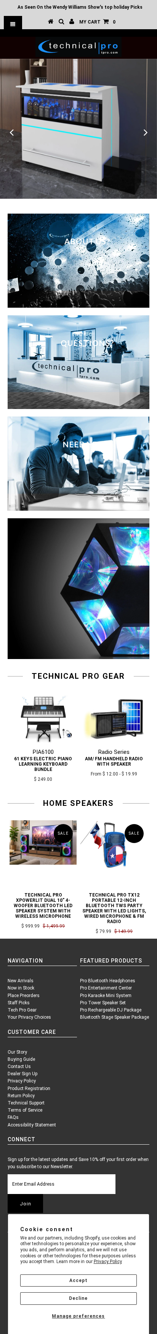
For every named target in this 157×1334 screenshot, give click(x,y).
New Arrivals (21, 980)
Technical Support (26, 1103)
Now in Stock (21, 988)
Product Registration (29, 1088)
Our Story (17, 1052)
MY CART (97, 22)
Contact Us (19, 1066)
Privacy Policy (108, 1261)
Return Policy (21, 1095)
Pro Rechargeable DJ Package (110, 1010)
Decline (78, 1298)
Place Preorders (24, 995)
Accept (78, 1280)
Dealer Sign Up (22, 1073)
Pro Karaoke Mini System (105, 995)
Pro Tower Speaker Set (103, 1002)
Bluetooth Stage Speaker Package (114, 1017)
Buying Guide (21, 1059)
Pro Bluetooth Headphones (107, 980)
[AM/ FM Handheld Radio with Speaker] (113, 741)
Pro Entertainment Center (106, 988)
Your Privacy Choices (29, 1017)
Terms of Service (25, 1110)
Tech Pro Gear (22, 1010)
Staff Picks (19, 1002)
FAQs (13, 1117)
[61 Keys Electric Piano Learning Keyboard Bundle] (43, 741)
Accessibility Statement (32, 1125)
